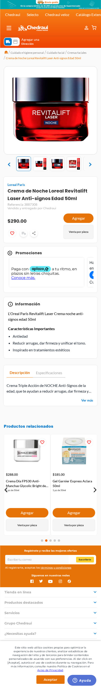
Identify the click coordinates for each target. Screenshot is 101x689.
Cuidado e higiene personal (27, 52)
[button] (9, 28)
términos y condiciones (56, 567)
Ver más (87, 400)
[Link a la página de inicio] (6, 53)
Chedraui (12, 14)
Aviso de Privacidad (50, 670)
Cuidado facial (55, 52)
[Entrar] (87, 28)
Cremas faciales (76, 52)
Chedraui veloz (57, 14)
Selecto (33, 14)
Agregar (78, 218)
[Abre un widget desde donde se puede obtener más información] (81, 681)
